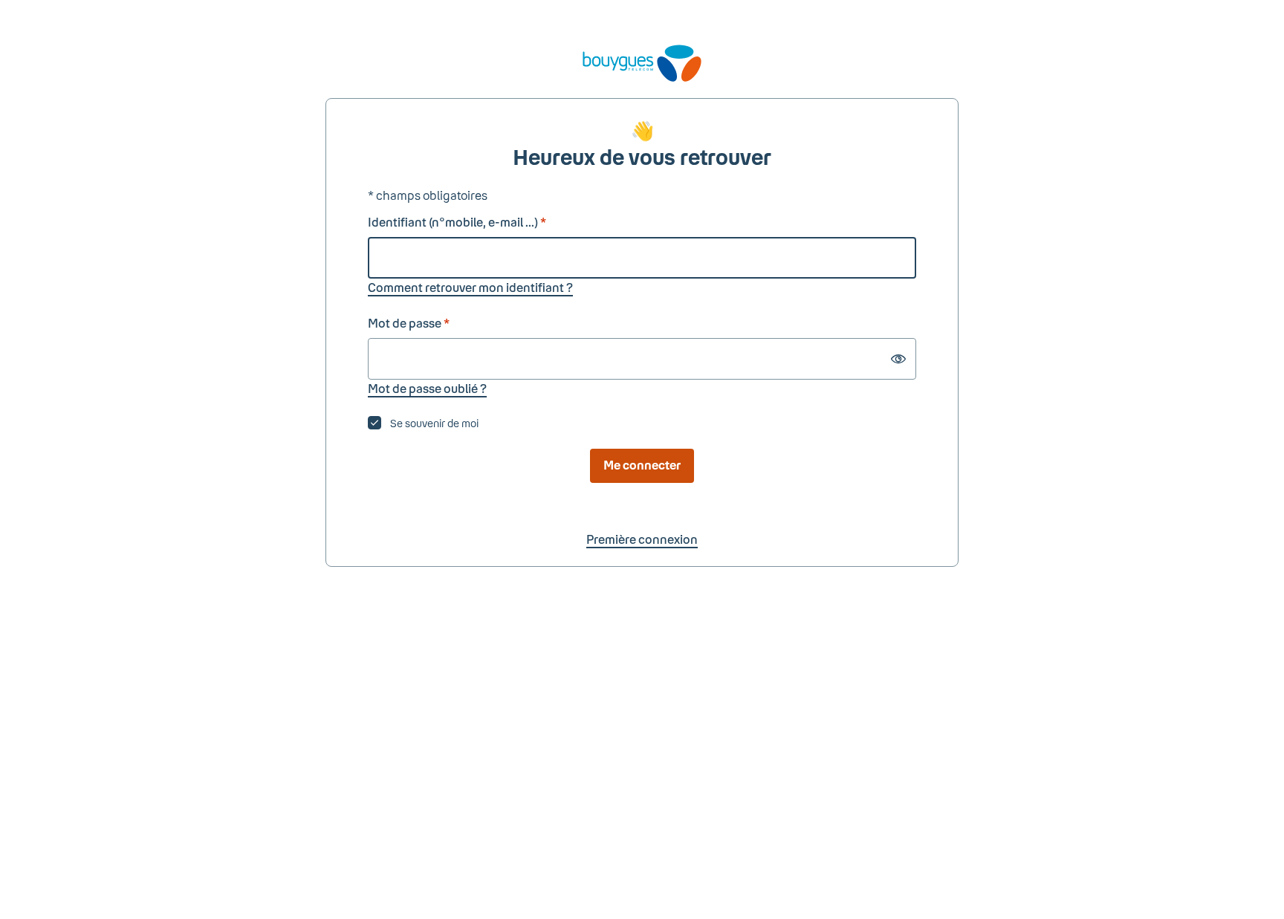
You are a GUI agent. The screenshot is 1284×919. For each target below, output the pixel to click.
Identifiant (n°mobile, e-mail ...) (457, 222)
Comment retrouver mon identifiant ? (470, 287)
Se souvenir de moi (434, 423)
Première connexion (642, 539)
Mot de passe (409, 323)
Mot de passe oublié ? (427, 388)
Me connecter (642, 465)
